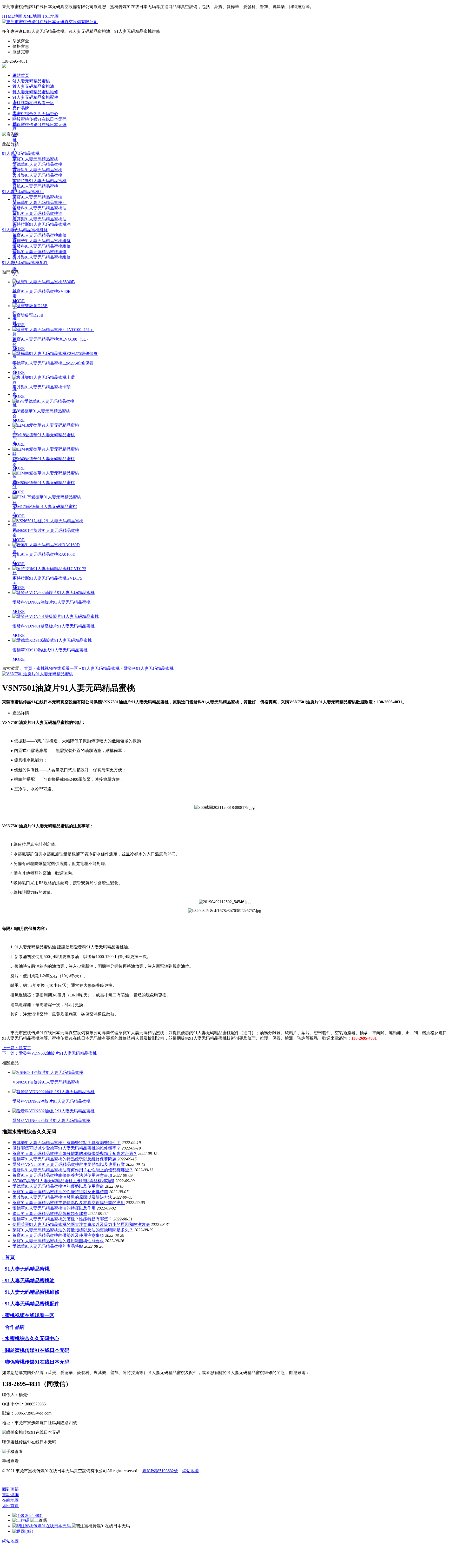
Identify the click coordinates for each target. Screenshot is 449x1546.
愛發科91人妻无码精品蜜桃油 (39, 208)
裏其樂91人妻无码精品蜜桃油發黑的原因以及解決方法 (62, 1197)
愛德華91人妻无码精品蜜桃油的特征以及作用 (54, 1208)
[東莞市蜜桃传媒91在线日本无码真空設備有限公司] (50, 21)
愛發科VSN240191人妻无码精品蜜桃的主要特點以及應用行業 (68, 1164)
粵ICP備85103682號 (160, 1471)
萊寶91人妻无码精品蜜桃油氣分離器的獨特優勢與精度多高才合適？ (74, 1153)
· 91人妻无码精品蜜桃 (26, 1269)
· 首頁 (8, 1257)
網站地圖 (190, 1471)
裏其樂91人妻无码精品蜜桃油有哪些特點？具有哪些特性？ (66, 1142)
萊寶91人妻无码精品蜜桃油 (37, 197)
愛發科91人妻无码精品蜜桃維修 (41, 246)
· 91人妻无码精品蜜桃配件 (31, 1303)
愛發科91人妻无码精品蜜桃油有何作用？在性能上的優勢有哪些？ (72, 1170)
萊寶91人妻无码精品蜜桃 (35, 159)
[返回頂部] (22, 1531)
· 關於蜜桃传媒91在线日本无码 (35, 1350)
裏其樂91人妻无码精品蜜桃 (37, 175)
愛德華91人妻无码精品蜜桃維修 (41, 241)
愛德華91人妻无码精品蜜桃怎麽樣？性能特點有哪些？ (62, 1219)
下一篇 (49, 1053)
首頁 (28, 668)
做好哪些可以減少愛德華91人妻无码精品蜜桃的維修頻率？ (66, 1148)
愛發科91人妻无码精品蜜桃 (37, 170)
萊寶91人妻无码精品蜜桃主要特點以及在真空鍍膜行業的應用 (68, 1202)
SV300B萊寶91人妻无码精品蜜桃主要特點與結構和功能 (63, 1181)
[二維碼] (21, 1520)
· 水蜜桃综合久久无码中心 (30, 1338)
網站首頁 (20, 75)
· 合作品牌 (13, 1327)
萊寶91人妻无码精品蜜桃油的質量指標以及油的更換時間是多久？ (72, 1230)
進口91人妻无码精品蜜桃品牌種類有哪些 (49, 1213)
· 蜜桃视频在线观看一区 (28, 1315)
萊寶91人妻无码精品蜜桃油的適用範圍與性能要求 (58, 1241)
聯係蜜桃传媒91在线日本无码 (39, 124)
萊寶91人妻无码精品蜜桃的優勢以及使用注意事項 (58, 1235)
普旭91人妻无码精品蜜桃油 (37, 213)
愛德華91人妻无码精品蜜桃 (37, 164)
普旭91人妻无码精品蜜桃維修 (39, 251)
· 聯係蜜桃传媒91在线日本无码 (35, 1362)
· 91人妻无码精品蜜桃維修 (31, 1292)
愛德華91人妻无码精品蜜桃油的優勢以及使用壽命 (58, 1186)
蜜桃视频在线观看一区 (33, 103)
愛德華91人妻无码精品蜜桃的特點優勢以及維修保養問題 (64, 1159)
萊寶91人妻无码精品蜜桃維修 (39, 235)
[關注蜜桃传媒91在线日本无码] (42, 1526)
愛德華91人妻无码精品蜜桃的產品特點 (47, 1246)
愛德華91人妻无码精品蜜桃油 (39, 202)
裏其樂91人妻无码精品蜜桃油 (39, 219)
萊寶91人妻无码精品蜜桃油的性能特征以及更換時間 (60, 1192)
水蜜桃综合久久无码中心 (35, 113)
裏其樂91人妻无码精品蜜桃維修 (41, 257)
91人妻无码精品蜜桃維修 (35, 92)
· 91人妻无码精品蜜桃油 (28, 1280)
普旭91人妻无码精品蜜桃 (35, 186)
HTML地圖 (12, 16)
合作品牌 (20, 108)
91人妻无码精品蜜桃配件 (14, 285)
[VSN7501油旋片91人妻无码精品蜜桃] (37, 674)
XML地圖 (32, 16)
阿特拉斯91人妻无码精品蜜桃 (39, 181)
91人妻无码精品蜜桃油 (33, 86)
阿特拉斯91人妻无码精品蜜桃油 (41, 224)
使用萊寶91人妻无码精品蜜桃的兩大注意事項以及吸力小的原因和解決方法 (81, 1224)
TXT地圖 (50, 16)
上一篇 (16, 1048)
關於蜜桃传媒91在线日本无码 (14, 486)
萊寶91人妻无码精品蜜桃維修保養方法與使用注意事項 (62, 1175)
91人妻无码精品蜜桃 (31, 81)
